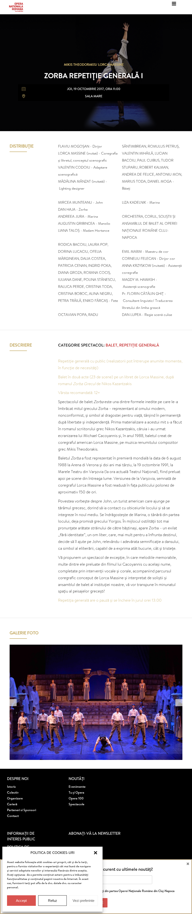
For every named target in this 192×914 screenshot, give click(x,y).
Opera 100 (76, 798)
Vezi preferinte (83, 901)
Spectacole (76, 804)
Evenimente (77, 786)
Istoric (11, 786)
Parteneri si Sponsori (21, 810)
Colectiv (13, 792)
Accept (21, 901)
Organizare (15, 798)
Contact (13, 815)
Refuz (52, 901)
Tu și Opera (76, 792)
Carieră (12, 804)
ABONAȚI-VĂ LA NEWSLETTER (94, 833)
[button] (95, 852)
